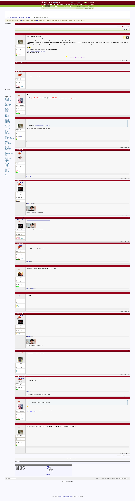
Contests (65, 4)
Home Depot (7, 120)
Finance (69, 4)
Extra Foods (7, 108)
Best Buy (6, 101)
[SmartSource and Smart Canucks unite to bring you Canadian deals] (9, 92)
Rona (6, 155)
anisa (21, 94)
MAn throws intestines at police (32, 182)
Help (88, 2)
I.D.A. (6, 123)
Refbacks (16, 473)
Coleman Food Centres (8, 106)
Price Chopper (7, 147)
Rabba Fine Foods (8, 151)
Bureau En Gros (7, 103)
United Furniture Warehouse (7, 171)
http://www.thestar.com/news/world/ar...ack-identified (35, 354)
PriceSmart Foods (8, 148)
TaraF (20, 151)
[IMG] (47, 468)
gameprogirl (28, 203)
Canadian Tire (7, 105)
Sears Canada (7, 157)
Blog (43, 6)
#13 (128, 376)
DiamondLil (32, 288)
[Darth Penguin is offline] (20, 188)
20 (20, 109)
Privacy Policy (126, 478)
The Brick (6, 165)
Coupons (55, 4)
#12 (128, 350)
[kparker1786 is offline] (20, 274)
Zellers (6, 175)
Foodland (6, 113)
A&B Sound (7, 97)
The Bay (6, 164)
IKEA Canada (7, 124)
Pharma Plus (7, 146)
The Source (7, 166)
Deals (48, 4)
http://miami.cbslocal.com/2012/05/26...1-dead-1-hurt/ (36, 51)
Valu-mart (6, 172)
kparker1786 (20, 268)
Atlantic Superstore (8, 100)
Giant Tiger (7, 116)
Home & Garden (79, 4)
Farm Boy (6, 111)
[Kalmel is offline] (20, 360)
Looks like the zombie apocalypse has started (26, 29)
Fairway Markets (7, 109)
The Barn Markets (8, 163)
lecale (20, 73)
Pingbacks (17, 472)
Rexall (6, 154)
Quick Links (62, 8)
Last (128, 26)
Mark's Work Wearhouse (9, 134)
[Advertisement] (35, 66)
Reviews (72, 4)
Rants (75, 4)
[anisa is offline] (20, 100)
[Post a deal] (92, 4)
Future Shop (7, 115)
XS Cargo (6, 173)
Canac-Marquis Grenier (8, 104)
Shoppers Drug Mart (8, 158)
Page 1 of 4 (119, 26)
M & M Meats (7, 133)
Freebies (61, 4)
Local (84, 6)
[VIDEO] (48, 469)
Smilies (48, 467)
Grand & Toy (7, 117)
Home (45, 4)
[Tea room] (85, 4)
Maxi (6, 135)
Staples (6, 161)
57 (127, 29)
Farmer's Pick (7, 112)
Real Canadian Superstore (9, 152)
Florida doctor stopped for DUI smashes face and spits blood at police (38, 220)
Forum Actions (56, 8)
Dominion (6, 107)
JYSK (6, 127)
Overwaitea (7, 142)
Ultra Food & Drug (8, 168)
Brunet (6, 102)
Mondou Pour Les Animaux (9, 138)
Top (71, 6)
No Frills (6, 141)
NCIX (6, 140)
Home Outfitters (7, 122)
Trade (91, 6)
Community (50, 8)
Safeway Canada (8, 156)
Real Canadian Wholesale (9, 153)
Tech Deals (51, 4)
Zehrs (6, 174)
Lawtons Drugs (7, 128)
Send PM (121, 60)
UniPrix (6, 169)
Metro (6, 136)
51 (20, 255)
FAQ (43, 8)
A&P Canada (7, 98)
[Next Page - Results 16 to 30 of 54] (126, 26)
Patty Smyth (20, 294)
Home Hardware (7, 121)
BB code (48, 466)
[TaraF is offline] (20, 158)
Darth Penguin (20, 182)
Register (92, 2)
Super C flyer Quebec (8, 162)
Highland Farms (7, 119)
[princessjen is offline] (20, 42)
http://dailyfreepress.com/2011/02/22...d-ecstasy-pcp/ (42, 125)
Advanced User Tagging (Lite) (62, 496)
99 (20, 169)
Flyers (58, 4)
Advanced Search (89, 8)
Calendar (46, 8)
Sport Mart (7, 160)
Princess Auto (7, 149)
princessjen (20, 35)
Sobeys (6, 159)
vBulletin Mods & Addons (69, 496)
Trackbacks (48, 471)
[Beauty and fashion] (86, 4)
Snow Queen (21, 378)
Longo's (6, 131)
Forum (47, 6)
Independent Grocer (8, 125)
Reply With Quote (127, 60)
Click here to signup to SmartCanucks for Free (21, 62)
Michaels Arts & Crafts (8, 137)
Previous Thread (70, 458)
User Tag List (17, 23)
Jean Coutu (7, 126)
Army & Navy (7, 99)
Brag (78, 6)
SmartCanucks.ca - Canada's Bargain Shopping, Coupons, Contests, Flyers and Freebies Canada (112, 478)
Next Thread (75, 458)
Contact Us (97, 478)
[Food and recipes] (88, 4)
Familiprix (6, 110)
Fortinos (6, 114)
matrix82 (28, 261)
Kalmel (20, 352)
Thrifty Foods (7, 167)
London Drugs (7, 130)
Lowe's (6, 132)
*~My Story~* (28, 176)
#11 (128, 313)
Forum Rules (48, 474)
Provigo (6, 150)
